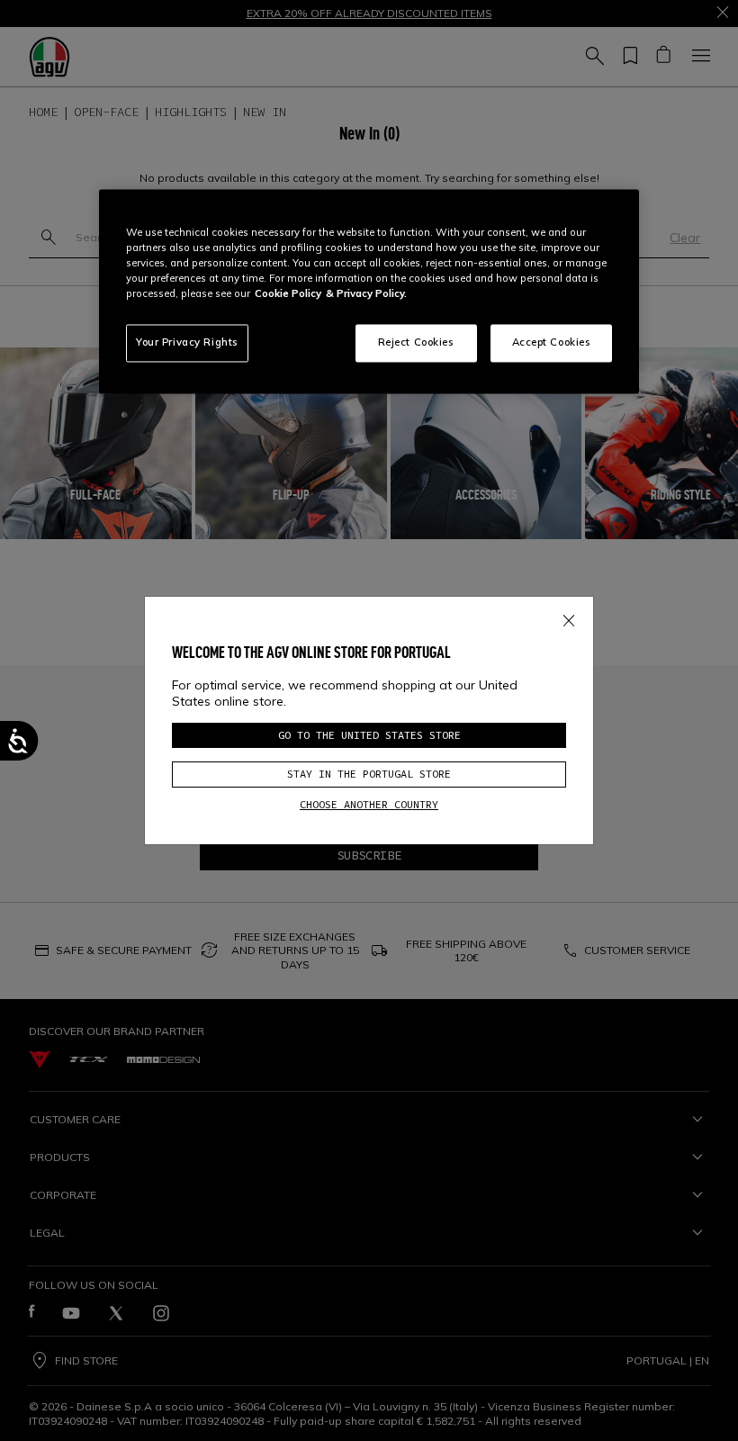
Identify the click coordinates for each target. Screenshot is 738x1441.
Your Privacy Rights (187, 343)
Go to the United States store (369, 735)
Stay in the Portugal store (369, 773)
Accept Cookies (551, 343)
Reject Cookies (416, 343)
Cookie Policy (288, 294)
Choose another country (369, 804)
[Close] (568, 617)
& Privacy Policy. (366, 294)
